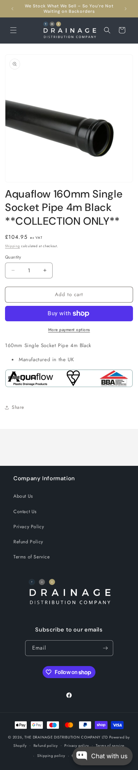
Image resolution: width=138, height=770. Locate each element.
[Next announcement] (125, 8)
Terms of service (110, 745)
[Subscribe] (105, 648)
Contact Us (25, 511)
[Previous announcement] (12, 8)
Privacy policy (76, 745)
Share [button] (18, 407)
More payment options (69, 330)
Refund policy (45, 745)
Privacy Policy (28, 526)
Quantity (13, 257)
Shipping (12, 246)
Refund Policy (28, 541)
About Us (23, 496)
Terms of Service (31, 556)
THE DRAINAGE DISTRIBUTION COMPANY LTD (66, 737)
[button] (13, 30)
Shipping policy (51, 755)
